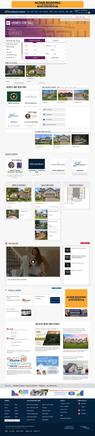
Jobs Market (49, 119)
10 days (66, 87)
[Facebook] (79, 13)
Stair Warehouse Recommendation (17, 279)
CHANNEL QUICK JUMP (80, 17)
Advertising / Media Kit (65, 418)
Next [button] (88, 88)
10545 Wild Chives (57, 146)
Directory (6, 404)
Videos (67, 12)
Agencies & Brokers (11, 154)
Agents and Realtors (16, 87)
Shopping (44, 407)
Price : (27, 49)
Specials (6, 413)
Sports (51, 12)
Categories (85, 243)
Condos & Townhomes (19, 185)
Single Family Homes (11, 17)
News (32, 12)
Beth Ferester (42, 83)
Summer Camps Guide (32, 413)
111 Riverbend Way (52, 232)
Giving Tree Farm (46, 410)
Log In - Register (64, 406)
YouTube (83, 410)
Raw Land (8, 52)
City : (26, 45)
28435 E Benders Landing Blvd (13, 78)
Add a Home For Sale (14, 33)
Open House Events (16, 342)
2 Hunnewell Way (75, 146)
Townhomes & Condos (23, 17)
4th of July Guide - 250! (32, 407)
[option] (15, 74)
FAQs (61, 415)
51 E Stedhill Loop (24, 211)
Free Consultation (10, 309)
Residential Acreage (11, 54)
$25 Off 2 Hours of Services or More (13, 297)
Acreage (36, 17)
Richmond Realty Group (19, 83)
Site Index (12, 431)
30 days (75, 87)
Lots (31, 17)
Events (36, 12)
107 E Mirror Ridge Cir (53, 211)
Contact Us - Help (64, 403)
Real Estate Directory (77, 19)
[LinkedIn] (87, 13)
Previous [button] (86, 88)
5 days (62, 87)
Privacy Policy (63, 412)
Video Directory (13, 243)
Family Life (13, 336)
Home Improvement (32, 416)
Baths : (47, 53)
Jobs (40, 12)
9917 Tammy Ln (61, 102)
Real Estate (61, 12)
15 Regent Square (39, 146)
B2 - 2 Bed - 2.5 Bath (68, 203)
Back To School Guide (47, 404)
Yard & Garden (30, 410)
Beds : (27, 53)
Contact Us (37, 431)
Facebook (83, 403)
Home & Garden (15, 345)
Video (16, 416)
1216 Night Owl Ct (78, 102)
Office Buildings (10, 46)
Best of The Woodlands (32, 404)
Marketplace (49, 114)
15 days (70, 87)
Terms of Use (63, 409)
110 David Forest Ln (52, 221)
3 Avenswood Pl (30, 78)
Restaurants (45, 413)
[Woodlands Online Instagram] (82, 13)
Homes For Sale (31, 419)
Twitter (83, 406)
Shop (28, 12)
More (71, 12)
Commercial (86, 19)
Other (7, 49)
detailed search (55, 57)
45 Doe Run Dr (45, 102)
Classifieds (45, 12)
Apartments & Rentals (66, 19)
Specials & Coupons (14, 290)
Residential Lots (10, 57)
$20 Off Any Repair (39, 296)
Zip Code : (48, 45)
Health (56, 12)
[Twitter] (84, 13)
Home (6, 431)
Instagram (83, 413)
